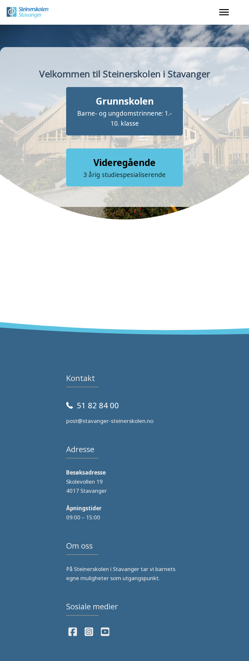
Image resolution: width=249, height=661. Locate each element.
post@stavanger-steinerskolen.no (109, 421)
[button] (124, 111)
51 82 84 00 (98, 405)
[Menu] (224, 12)
